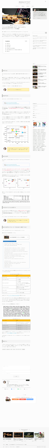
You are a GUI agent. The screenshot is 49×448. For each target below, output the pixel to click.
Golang (38, 132)
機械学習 (23, 6)
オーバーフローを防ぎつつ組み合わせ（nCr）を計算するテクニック (40, 38)
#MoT (11, 349)
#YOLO (14, 349)
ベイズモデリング (40, 143)
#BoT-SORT (4, 349)
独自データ (35, 150)
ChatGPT (42, 129)
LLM (39, 135)
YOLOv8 (43, 139)
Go (34, 132)
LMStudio (43, 135)
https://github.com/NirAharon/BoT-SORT (13, 165)
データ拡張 (35, 143)
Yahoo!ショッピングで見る (30, 399)
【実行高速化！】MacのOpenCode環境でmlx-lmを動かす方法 (39, 48)
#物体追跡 (23, 349)
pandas (39, 136)
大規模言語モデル (43, 146)
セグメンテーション (41, 140)
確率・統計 (28, 6)
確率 (39, 150)
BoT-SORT (8, 46)
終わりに (8, 51)
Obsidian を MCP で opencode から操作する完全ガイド (40, 43)
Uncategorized (35, 105)
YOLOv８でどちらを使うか (11, 48)
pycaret (43, 136)
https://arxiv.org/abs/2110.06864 (11, 102)
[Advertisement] (16, 60)
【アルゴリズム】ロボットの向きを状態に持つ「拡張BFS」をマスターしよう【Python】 (39, 41)
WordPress (35, 139)
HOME (4, 444)
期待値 (41, 147)
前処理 (34, 146)
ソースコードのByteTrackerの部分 (13, 295)
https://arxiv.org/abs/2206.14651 (11, 164)
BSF (39, 129)
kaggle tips (35, 135)
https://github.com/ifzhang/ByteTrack (13, 103)
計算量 (43, 150)
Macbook (35, 136)
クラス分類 (35, 140)
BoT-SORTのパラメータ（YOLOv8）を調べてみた (14, 49)
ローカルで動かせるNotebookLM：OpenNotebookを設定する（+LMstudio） (39, 46)
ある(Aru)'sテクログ (24, 2)
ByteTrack (8, 45)
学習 (34, 147)
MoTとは (8, 43)
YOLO (39, 139)
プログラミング (17, 6)
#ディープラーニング (18, 349)
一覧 (34, 111)
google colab (43, 132)
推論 (38, 147)
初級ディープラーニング (36, 113)
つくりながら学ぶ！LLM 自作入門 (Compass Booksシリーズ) (23, 397)
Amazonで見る (15, 399)
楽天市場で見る (22, 399)
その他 (32, 6)
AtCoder (35, 129)
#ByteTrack (8, 349)
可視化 (38, 146)
